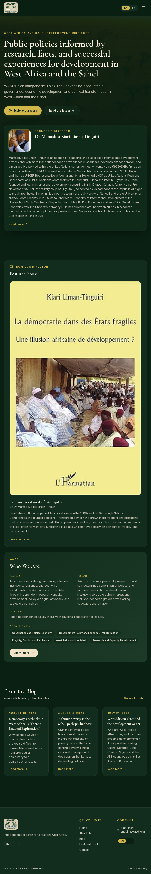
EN (125, 7)
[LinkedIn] (7, 844)
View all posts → (135, 698)
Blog (82, 838)
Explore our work (25, 110)
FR (133, 7)
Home (83, 827)
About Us (85, 833)
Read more (16, 224)
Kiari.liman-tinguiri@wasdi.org (133, 829)
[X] (16, 844)
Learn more (18, 539)
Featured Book (89, 844)
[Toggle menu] (143, 7)
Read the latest (59, 110)
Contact (84, 849)
